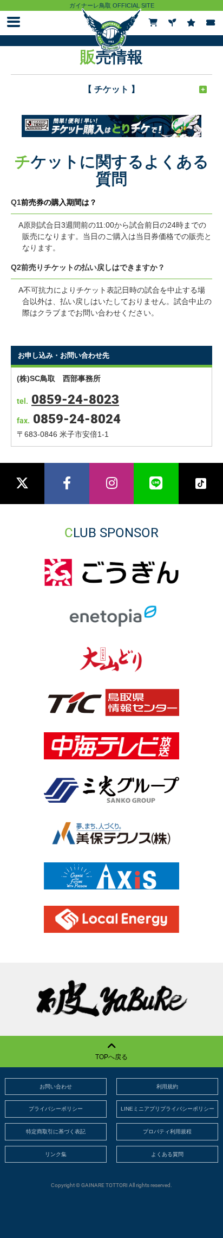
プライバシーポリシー (56, 1109)
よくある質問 (167, 1154)
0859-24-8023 (75, 399)
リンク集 (56, 1154)
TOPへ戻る (111, 1057)
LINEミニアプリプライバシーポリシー (167, 1109)
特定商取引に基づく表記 (56, 1131)
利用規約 (167, 1086)
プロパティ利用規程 (167, 1131)
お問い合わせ (56, 1086)
